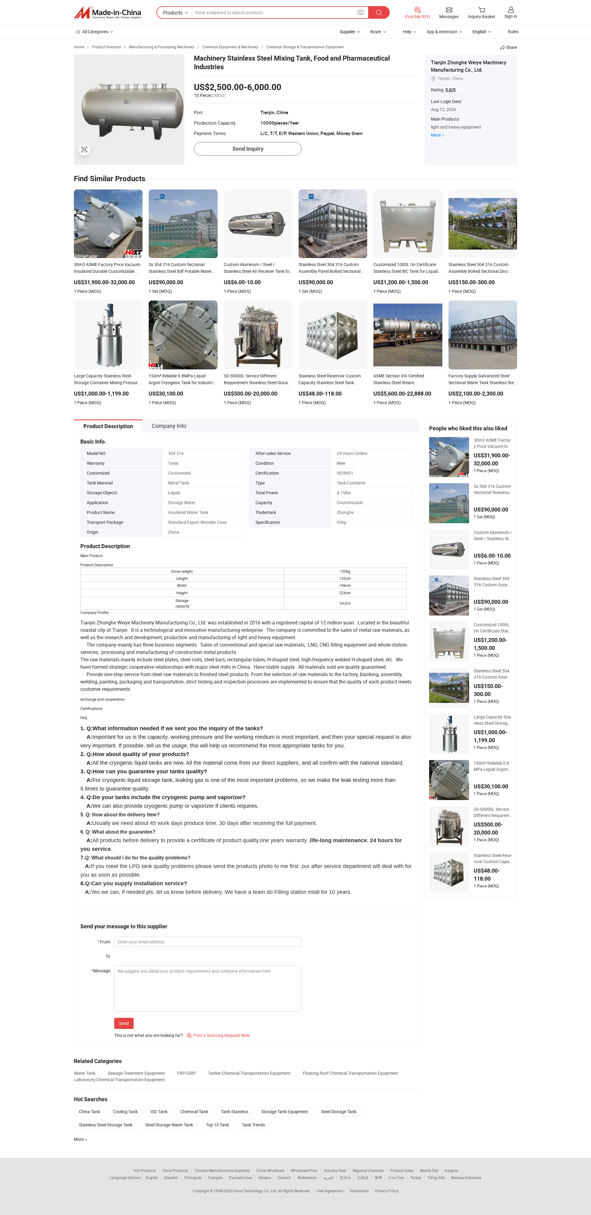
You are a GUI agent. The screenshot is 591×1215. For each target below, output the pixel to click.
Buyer (375, 31)
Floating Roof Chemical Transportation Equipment (350, 1073)
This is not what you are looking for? (148, 1035)
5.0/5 (450, 89)
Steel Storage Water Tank (169, 1125)
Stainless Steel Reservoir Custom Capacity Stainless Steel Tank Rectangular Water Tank (493, 858)
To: (108, 956)
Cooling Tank (125, 1111)
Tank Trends (253, 1125)
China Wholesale (270, 1170)
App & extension (442, 31)
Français (215, 1177)
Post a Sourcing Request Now (218, 1035)
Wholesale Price (304, 1170)
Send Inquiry (247, 148)
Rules (513, 31)
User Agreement (330, 1190)
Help (407, 31)
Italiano (265, 1177)
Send (124, 1023)
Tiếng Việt (436, 1177)
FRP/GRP (186, 1073)
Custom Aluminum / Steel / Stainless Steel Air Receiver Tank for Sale (493, 535)
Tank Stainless (234, 1111)
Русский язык (240, 1177)
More (436, 135)
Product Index (401, 1170)
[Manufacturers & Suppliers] (107, 12)
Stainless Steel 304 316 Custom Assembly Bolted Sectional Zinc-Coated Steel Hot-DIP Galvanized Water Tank (492, 674)
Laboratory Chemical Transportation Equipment (119, 1079)
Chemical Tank (194, 1111)
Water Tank (84, 1073)
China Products (175, 1170)
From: (104, 942)
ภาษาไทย (396, 1177)
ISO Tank (159, 1111)
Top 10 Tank (217, 1125)
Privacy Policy (387, 1190)
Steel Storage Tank (338, 1111)
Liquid (174, 493)
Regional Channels (368, 1170)
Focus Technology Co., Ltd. (255, 1190)
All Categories (95, 31)
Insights (451, 1170)
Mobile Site (429, 1170)
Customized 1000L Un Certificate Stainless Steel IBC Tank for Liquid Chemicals (492, 628)
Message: (101, 971)
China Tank (89, 1111)
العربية (328, 1177)
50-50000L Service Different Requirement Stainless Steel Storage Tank (493, 812)
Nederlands (307, 1177)
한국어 (345, 1177)
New (341, 463)
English (152, 1177)
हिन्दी (378, 1177)
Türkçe (415, 1177)
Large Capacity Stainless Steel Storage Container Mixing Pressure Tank (492, 720)
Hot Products (145, 1170)
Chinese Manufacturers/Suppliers (222, 1170)
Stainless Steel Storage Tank (105, 1125)
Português (193, 1177)
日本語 (362, 1177)
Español (171, 1177)
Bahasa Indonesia (466, 1177)
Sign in (511, 16)
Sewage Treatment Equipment (136, 1073)
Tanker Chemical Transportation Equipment (249, 1073)
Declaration (359, 1190)
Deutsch (284, 1177)
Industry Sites (335, 1170)
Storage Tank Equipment (284, 1111)
